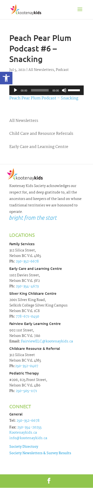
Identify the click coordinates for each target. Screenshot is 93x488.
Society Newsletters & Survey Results (40, 453)
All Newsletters (41, 70)
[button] (6, 78)
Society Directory (23, 447)
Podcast (62, 70)
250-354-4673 (27, 286)
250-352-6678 (27, 261)
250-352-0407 (26, 366)
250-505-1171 (26, 391)
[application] (46, 90)
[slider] (74, 89)
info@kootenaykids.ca (28, 438)
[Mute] (64, 90)
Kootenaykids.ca (23, 433)
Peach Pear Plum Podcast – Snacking (43, 98)
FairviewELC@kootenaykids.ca (46, 341)
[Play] (15, 90)
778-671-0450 (27, 316)
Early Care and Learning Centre (38, 147)
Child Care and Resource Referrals (41, 134)
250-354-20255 (29, 427)
